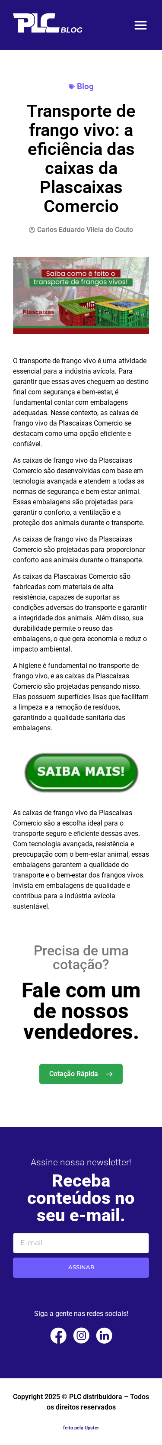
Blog (85, 86)
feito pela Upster (81, 1428)
